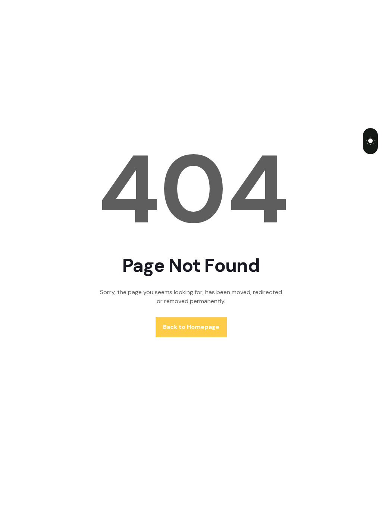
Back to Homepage (191, 327)
